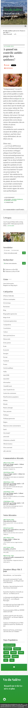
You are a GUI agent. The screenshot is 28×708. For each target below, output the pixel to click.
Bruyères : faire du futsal (10, 586)
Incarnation (17, 575)
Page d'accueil (7, 34)
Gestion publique (8, 368)
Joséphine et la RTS (9, 549)
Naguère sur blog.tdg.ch (10, 285)
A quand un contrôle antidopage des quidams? (13, 54)
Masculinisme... (7, 575)
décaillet (7, 649)
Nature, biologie (8, 408)
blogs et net (6, 317)
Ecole (4, 346)
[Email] (14, 667)
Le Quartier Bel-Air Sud (12, 606)
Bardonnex (6, 306)
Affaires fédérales (17, 199)
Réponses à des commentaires (12, 426)
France (5, 364)
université (6, 436)
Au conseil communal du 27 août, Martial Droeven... (12, 580)
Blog (4, 310)
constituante (9, 645)
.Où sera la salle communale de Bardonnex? (13, 558)
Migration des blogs (9, 521)
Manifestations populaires (11, 397)
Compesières (7, 324)
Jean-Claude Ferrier (9, 389)
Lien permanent (10, 197)
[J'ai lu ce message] (26, 704)
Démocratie (6, 339)
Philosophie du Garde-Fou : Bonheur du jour (13, 624)
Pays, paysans (7, 411)
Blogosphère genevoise (10, 314)
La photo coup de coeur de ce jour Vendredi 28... (12, 616)
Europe (5, 357)
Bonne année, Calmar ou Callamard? (13, 465)
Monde (5, 404)
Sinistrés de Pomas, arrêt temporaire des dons (12, 630)
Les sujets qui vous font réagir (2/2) (13, 604)
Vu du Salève (13, 9)
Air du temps (7, 303)
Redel (5, 464)
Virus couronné (7, 447)
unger (13, 652)
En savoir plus (21, 706)
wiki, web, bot (7, 451)
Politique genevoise (9, 418)
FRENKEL (6, 483)
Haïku (5, 371)
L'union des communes (9, 393)
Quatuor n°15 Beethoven (10, 623)
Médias (5, 400)
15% (15, 34)
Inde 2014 (6, 379)
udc (5, 660)
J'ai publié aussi (7, 386)
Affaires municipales (9, 299)
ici (20, 99)
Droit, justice (7, 343)
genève (6, 656)
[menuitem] (15, 31)
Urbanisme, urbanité (9, 440)
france (15, 656)
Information (6, 382)
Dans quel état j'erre (9, 335)
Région (5, 422)
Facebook (6, 361)
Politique (13, 200)
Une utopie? (6, 433)
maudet (17, 649)
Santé (5, 429)
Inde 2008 (6, 375)
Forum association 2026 (10, 610)
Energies (5, 353)
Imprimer (9, 68)
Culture (5, 332)
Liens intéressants (8, 283)
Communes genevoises (10, 321)
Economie (7, 200)
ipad (11, 660)
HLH (4, 493)
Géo (4, 474)
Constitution (7, 328)
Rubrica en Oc (15, 593)
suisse (21, 652)
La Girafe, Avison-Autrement (13, 587)
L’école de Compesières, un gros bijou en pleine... (13, 530)
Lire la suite (11, 225)
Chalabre (16, 631)
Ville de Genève (7, 444)
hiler (6, 652)
